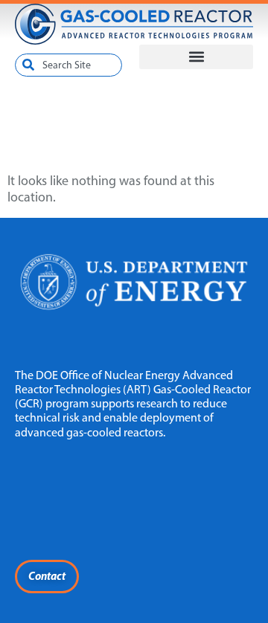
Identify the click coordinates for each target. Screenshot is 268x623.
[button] (196, 57)
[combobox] (68, 65)
